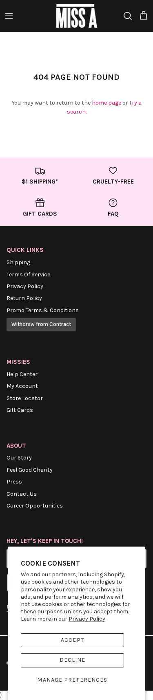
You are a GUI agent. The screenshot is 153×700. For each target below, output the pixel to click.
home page (106, 102)
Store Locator (25, 398)
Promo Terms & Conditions (43, 310)
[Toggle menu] (9, 16)
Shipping (18, 262)
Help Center (22, 374)
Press (14, 481)
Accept (72, 640)
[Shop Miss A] (76, 16)
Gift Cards (20, 410)
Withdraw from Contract (41, 324)
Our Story (19, 457)
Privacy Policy (87, 618)
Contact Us (22, 493)
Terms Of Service (28, 274)
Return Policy (24, 298)
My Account (22, 386)
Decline (73, 659)
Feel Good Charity (30, 469)
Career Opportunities (35, 505)
